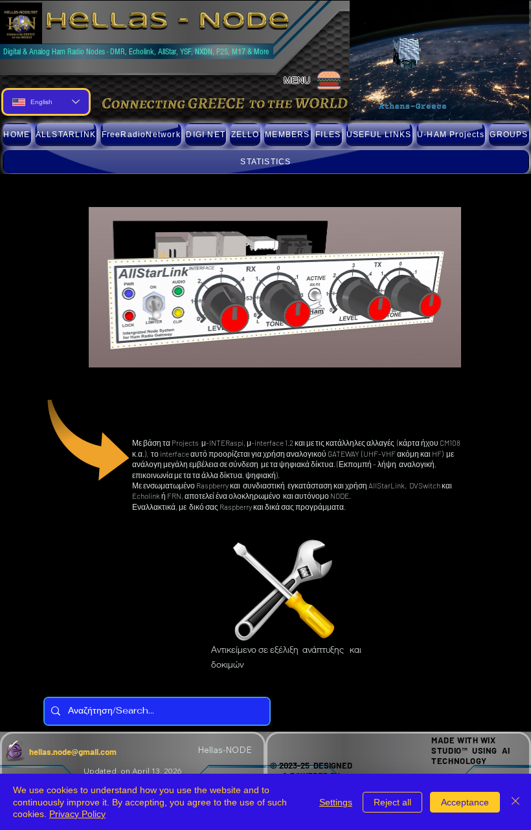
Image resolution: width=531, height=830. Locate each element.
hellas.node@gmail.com (73, 752)
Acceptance (465, 802)
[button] (140, 134)
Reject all (392, 802)
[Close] (515, 802)
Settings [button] (335, 802)
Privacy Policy (77, 814)
